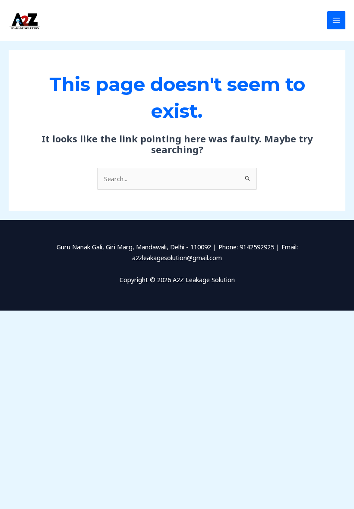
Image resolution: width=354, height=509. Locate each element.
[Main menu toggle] (336, 20)
